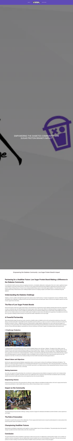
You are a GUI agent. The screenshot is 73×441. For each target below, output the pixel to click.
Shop (29, 2)
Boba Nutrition (18, 289)
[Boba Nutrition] (36, 2)
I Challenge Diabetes (27, 289)
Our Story (44, 2)
